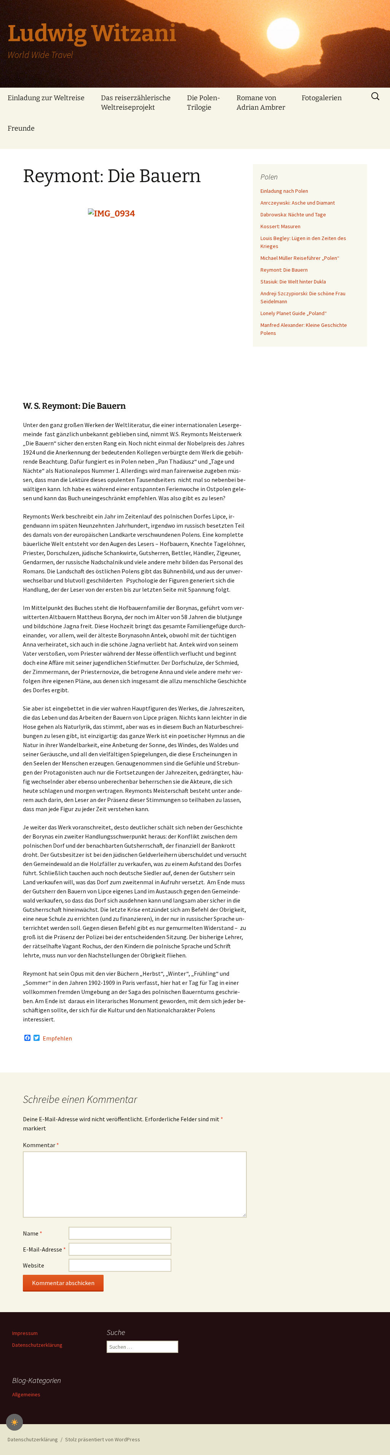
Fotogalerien (322, 98)
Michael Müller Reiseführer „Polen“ (300, 258)
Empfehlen (57, 1038)
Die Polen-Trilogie (203, 103)
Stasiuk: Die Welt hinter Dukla (293, 281)
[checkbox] (14, 1422)
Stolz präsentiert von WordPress (102, 1439)
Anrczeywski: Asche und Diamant (298, 202)
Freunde (21, 128)
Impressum (25, 1333)
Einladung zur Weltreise (46, 98)
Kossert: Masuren (280, 226)
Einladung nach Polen (284, 190)
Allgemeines (26, 1394)
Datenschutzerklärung (37, 1344)
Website (33, 1265)
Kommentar (41, 1145)
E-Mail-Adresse (44, 1249)
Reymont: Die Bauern (284, 269)
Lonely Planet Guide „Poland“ (294, 313)
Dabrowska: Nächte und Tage (293, 214)
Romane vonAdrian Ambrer (261, 103)
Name (32, 1233)
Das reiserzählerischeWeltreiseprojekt (136, 103)
